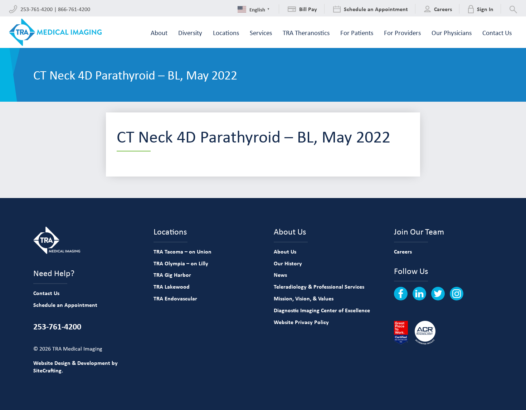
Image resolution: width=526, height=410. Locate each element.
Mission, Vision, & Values (303, 298)
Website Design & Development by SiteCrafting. (75, 366)
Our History (288, 263)
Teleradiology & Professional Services (319, 286)
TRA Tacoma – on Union (182, 251)
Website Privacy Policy (301, 322)
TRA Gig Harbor (172, 275)
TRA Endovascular (175, 298)
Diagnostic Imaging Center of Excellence (322, 310)
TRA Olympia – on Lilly (181, 263)
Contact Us (46, 293)
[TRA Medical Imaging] (55, 32)
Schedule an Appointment (65, 305)
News (280, 275)
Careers (403, 251)
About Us (285, 251)
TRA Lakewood (172, 286)
